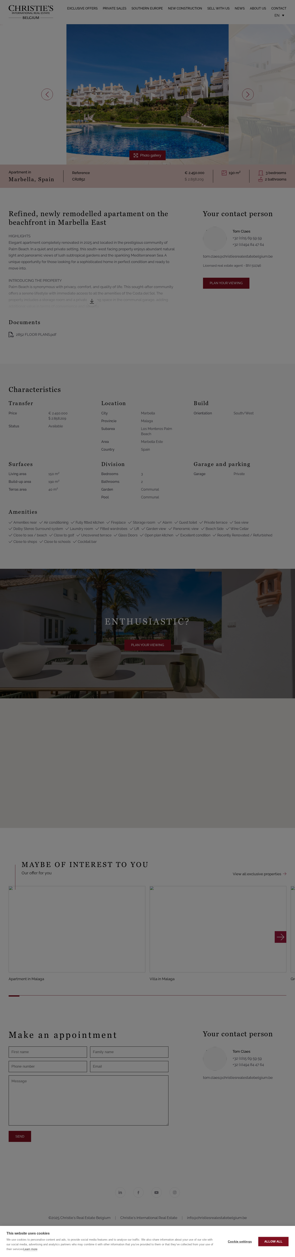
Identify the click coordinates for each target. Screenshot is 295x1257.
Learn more (30, 1249)
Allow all (273, 1241)
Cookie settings (240, 1241)
